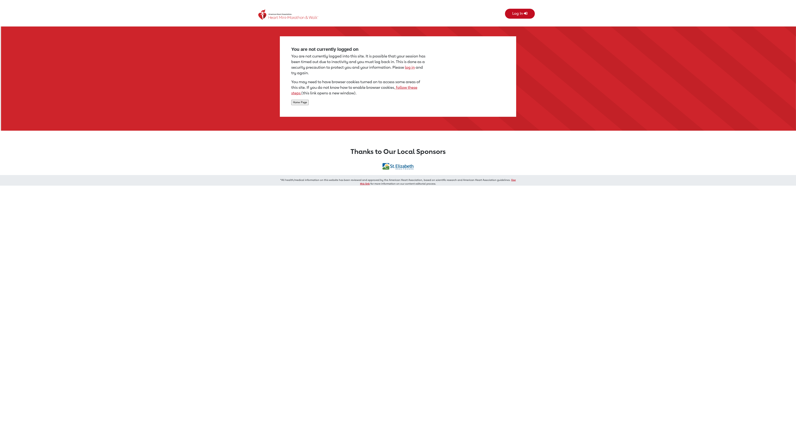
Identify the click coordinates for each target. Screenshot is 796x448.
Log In (518, 13)
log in (410, 67)
